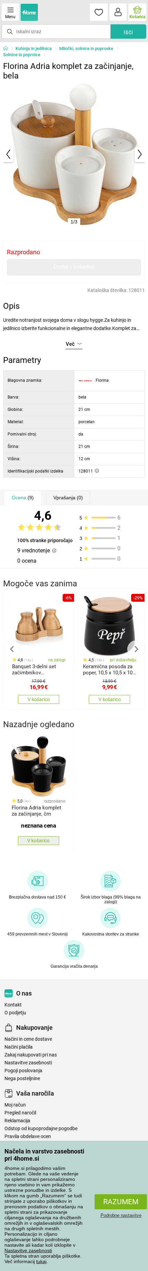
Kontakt (13, 1004)
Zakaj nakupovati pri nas (30, 1055)
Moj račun (15, 1105)
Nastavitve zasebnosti (28, 1250)
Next (136, 649)
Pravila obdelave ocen (27, 1136)
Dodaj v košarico (74, 267)
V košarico (39, 699)
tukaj (41, 1261)
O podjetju (15, 1012)
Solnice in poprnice (21, 54)
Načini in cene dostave (28, 1039)
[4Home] (8, 49)
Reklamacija (17, 1120)
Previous (12, 649)
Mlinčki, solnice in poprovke (86, 48)
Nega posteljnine (22, 1078)
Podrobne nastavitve (121, 1215)
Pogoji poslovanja (23, 1070)
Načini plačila (18, 1047)
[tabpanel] (74, 154)
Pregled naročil (20, 1112)
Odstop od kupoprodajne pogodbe (40, 1128)
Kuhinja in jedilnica (33, 48)
